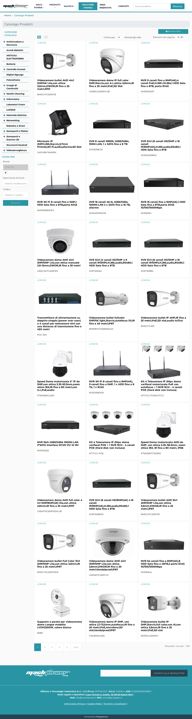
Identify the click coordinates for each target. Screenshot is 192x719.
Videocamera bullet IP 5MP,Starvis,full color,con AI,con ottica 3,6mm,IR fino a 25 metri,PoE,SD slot (161, 626)
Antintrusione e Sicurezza (15, 43)
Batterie (10, 64)
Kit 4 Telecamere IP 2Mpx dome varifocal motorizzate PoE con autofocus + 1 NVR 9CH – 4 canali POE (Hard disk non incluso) (161, 386)
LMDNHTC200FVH (98, 575)
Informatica (12, 99)
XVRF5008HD (96, 514)
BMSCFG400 (147, 326)
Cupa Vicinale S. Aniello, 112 (109, 694)
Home (7, 15)
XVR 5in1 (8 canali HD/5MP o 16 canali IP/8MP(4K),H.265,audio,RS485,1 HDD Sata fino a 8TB (160, 145)
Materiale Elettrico (16, 115)
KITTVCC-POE (96, 453)
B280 (40, 633)
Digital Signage (15, 74)
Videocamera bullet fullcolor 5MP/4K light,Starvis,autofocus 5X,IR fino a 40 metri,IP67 (112, 320)
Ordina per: (109, 37)
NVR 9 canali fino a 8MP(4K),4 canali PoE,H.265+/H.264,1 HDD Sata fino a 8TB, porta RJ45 (163, 83)
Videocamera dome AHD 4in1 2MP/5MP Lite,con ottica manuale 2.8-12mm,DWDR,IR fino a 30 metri (59, 262)
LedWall (10, 109)
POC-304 (42, 334)
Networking (13, 120)
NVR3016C (146, 213)
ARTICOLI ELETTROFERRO (15, 57)
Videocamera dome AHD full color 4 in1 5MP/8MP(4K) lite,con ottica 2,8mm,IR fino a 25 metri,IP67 (59, 503)
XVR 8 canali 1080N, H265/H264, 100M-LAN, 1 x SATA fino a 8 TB (109, 142)
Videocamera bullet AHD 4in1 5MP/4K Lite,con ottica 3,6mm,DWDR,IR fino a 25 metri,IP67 (55, 84)
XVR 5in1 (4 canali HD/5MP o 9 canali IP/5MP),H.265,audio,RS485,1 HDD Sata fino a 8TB (110, 262)
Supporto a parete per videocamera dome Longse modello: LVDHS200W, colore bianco (59, 624)
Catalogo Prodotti (24, 15)
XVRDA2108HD (149, 155)
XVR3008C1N (96, 149)
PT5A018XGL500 (45, 395)
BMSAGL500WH (149, 635)
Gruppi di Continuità (12, 87)
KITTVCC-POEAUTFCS (152, 395)
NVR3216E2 (43, 450)
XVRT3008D (147, 271)
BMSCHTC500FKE (46, 94)
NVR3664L (146, 572)
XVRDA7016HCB (97, 213)
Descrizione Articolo (13, 178)
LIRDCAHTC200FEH (47, 271)
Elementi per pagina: (164, 37)
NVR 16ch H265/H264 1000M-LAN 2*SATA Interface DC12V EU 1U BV (58, 443)
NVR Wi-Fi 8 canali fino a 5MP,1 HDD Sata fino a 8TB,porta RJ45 (57, 203)
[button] (177, 6)
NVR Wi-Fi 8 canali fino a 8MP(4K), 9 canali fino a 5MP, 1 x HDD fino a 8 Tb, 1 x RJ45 (111, 384)
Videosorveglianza (16, 150)
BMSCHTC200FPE (150, 514)
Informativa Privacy (75, 704)
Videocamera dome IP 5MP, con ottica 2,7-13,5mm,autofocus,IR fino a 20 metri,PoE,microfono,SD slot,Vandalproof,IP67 (112, 626)
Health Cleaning (15, 93)
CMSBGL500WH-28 (99, 91)
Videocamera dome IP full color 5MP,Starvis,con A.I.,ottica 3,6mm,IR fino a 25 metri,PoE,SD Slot (111, 83)
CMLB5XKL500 (97, 635)
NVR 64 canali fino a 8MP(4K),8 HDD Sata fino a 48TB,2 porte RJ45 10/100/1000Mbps (163, 564)
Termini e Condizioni (115, 704)
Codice (6, 189)
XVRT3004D (95, 271)
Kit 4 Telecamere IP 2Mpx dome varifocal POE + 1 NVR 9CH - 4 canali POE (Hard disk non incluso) (112, 445)
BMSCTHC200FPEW (47, 572)
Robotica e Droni (15, 125)
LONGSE (41, 42)
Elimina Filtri (174, 31)
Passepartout (102, 717)
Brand (6, 161)
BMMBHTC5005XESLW (101, 329)
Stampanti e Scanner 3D (13, 138)
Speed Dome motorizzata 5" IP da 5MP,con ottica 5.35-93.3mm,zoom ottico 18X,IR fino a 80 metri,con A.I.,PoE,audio (58, 386)
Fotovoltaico (13, 80)
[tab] (40, 37)
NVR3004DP (147, 91)
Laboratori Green (15, 104)
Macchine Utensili (88, 6)
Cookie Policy (94, 704)
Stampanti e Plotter (17, 131)
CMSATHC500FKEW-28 (49, 511)
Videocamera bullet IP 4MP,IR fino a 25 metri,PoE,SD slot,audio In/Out (163, 319)
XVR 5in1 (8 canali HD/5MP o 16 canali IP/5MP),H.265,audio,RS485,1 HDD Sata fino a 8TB (162, 262)
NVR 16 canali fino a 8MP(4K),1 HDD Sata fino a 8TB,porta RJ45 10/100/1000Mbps (163, 205)
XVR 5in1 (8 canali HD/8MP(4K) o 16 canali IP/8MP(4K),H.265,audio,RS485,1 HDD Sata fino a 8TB (111, 504)
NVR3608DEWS (45, 210)
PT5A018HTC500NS (151, 453)
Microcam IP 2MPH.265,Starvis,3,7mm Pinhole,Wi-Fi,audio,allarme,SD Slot (59, 144)
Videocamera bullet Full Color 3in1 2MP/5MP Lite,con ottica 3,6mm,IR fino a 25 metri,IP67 (58, 564)
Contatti (123, 6)
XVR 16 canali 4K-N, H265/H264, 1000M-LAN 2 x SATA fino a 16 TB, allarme (109, 205)
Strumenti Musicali (16, 145)
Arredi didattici (14, 50)
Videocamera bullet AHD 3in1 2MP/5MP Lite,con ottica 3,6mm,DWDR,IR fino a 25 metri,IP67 (159, 504)
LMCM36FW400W (46, 152)
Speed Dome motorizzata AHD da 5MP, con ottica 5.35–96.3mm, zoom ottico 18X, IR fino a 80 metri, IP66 (163, 445)
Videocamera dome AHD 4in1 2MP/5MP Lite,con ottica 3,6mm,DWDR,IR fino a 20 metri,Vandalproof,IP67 (107, 565)
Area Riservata (105, 6)
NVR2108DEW (96, 392)
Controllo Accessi (15, 69)
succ (76, 647)
